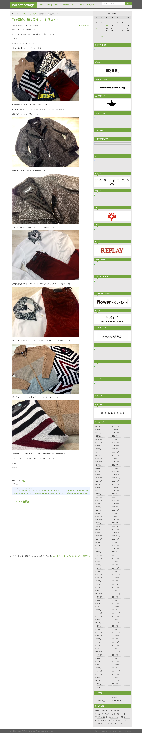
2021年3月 (115, 529)
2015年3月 (115, 645)
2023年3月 (115, 491)
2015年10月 (98, 636)
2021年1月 (115, 532)
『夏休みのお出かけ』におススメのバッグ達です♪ (111, 717)
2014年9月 (115, 655)
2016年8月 (98, 619)
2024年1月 (115, 474)
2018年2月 (98, 590)
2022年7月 (115, 503)
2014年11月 (116, 652)
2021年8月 (98, 523)
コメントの (100, 700)
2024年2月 (98, 474)
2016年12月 (98, 613)
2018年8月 (98, 581)
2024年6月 (98, 468)
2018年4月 (98, 587)
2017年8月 (98, 600)
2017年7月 (115, 600)
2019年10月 (98, 558)
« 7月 (101, 36)
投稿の (116, 697)
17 (96, 28)
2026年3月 (115, 433)
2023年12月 (98, 478)
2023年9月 (115, 481)
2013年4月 (98, 684)
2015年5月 (115, 642)
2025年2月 (98, 455)
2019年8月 (98, 561)
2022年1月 (115, 513)
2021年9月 (115, 520)
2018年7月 (115, 581)
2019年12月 (98, 555)
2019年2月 (98, 571)
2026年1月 (115, 436)
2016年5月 (115, 623)
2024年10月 (98, 462)
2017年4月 (98, 607)
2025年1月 (115, 455)
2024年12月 (98, 458)
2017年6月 (98, 603)
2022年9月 (115, 500)
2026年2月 (98, 436)
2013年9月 (115, 674)
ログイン (97, 697)
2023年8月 (98, 484)
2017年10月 (98, 597)
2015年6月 (98, 642)
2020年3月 (115, 549)
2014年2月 (98, 668)
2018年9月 (115, 578)
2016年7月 (115, 619)
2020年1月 (115, 552)
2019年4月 (98, 568)
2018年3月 (115, 587)
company (65, 5)
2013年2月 (98, 687)
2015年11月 (116, 632)
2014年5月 (115, 661)
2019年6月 (98, 565)
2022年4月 (98, 510)
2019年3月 (115, 568)
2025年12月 (98, 439)
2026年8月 (98, 426)
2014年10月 (98, 655)
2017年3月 (115, 607)
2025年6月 (98, 449)
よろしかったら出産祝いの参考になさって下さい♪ (111, 714)
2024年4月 (98, 471)
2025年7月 (115, 446)
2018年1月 (115, 590)
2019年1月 (115, 571)
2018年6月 (98, 584)
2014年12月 (98, 652)
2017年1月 (115, 610)
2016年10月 (98, 616)
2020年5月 (115, 545)
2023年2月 (98, 494)
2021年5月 (115, 526)
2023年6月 (98, 487)
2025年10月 (98, 442)
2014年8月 (98, 658)
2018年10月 (98, 578)
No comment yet (84, 26)
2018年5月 (115, 584)
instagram (90, 5)
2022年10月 (98, 500)
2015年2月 (98, 648)
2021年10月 (98, 520)
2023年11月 (116, 478)
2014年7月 (115, 658)
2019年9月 (115, 558)
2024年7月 (115, 465)
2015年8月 (98, 639)
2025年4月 (98, 452)
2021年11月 (116, 516)
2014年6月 (98, 661)
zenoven (50, 731)
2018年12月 (98, 574)
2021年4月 (98, 529)
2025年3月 (115, 452)
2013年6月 (98, 681)
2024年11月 (116, 458)
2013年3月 (115, 684)
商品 (34, 14)
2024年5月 (115, 468)
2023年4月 (98, 491)
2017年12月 (98, 594)
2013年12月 (98, 671)
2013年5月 (115, 681)
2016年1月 (115, 629)
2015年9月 (115, 636)
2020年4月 (98, 549)
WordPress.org (117, 700)
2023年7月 (115, 484)
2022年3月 (115, 510)
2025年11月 (116, 439)
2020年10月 (98, 539)
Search (128, 3)
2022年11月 (116, 497)
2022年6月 (98, 507)
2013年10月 (98, 674)
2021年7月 (115, 523)
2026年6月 (98, 429)
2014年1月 (115, 668)
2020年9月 (115, 539)
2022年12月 (98, 497)
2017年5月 (115, 603)
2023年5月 (115, 487)
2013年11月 (116, 671)
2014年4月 (98, 665)
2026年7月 (115, 426)
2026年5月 (115, 429)
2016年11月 (116, 613)
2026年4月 (98, 433)
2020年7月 (115, 542)
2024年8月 (98, 465)
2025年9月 (115, 442)
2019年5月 (115, 565)
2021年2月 (98, 532)
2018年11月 (116, 574)
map (73, 5)
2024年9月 (115, 462)
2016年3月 (115, 626)
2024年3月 (115, 471)
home (41, 5)
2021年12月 (98, 516)
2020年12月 (98, 536)
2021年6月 (98, 526)
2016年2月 (98, 629)
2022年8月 (98, 503)
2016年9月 (115, 616)
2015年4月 (98, 645)
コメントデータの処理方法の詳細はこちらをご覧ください (71, 556)
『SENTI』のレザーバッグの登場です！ (108, 710)
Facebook (81, 5)
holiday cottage (23, 4)
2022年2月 (98, 513)
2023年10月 (98, 481)
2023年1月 (115, 494)
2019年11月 (116, 555)
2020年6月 (98, 545)
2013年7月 (115, 677)
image (57, 5)
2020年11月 (116, 536)
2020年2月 (98, 552)
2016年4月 (98, 626)
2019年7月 (115, 561)
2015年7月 (115, 639)
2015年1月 (115, 648)
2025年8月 (98, 446)
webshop (49, 5)
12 (107, 25)
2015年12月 (98, 632)
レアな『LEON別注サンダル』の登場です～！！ (110, 720)
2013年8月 (98, 677)
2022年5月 (115, 507)
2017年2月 (98, 610)
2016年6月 (98, 623)
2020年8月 (98, 542)
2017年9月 (115, 597)
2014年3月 (115, 665)
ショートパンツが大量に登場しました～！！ (109, 723)
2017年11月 (116, 594)
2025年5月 (115, 449)
